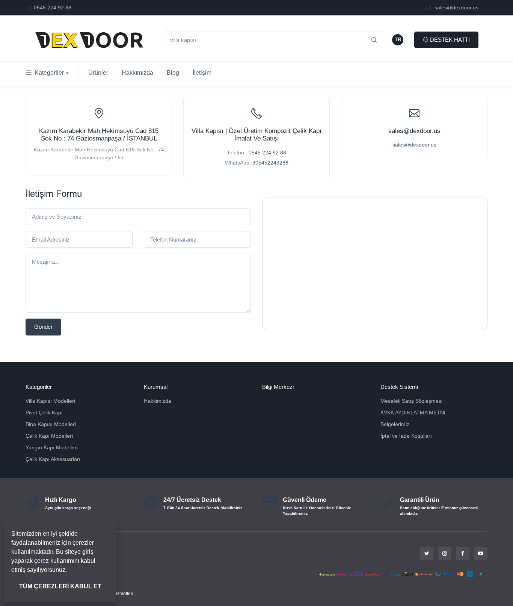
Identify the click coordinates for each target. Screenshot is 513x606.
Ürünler (98, 73)
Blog (173, 73)
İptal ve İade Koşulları (406, 436)
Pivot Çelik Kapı (44, 413)
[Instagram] (444, 553)
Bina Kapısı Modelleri (51, 424)
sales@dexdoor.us (455, 8)
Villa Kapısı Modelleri (50, 401)
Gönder (43, 326)
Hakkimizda (157, 401)
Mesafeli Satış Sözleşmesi (411, 401)
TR (398, 39)
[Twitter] (426, 553)
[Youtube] (480, 553)
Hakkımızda (137, 73)
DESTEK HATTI (449, 39)
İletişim (202, 73)
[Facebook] (462, 553)
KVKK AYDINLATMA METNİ (412, 413)
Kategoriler (49, 73)
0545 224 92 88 (52, 8)
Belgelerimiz (394, 424)
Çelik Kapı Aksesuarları (53, 459)
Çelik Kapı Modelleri (49, 436)
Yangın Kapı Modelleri (52, 447)
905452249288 (270, 163)
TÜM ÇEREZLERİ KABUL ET (60, 586)
